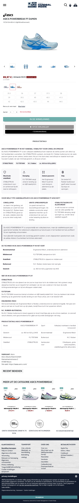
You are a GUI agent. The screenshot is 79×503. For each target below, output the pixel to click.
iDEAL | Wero (65, 451)
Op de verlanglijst (40, 127)
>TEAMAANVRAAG (39, 132)
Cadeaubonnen (46, 464)
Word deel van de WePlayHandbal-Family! (47, 452)
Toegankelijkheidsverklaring (11, 467)
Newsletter (45, 457)
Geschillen (44, 462)
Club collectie (26, 448)
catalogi (24, 457)
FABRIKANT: (6, 354)
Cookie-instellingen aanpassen (8, 470)
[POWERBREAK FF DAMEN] (30, 399)
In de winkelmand (39, 119)
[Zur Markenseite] (8, 15)
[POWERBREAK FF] (11, 399)
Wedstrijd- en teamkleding (26, 451)
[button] (5, 5)
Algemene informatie (9, 453)
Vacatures (44, 459)
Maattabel (21, 106)
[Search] (65, 5)
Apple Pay (64, 448)
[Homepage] (39, 5)
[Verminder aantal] (10, 112)
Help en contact (7, 451)
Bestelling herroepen (9, 448)
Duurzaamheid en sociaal (47, 467)
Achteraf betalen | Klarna (67, 456)
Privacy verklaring (8, 465)
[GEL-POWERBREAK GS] (67, 399)
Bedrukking (25, 455)
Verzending (5, 456)
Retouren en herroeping (10, 458)
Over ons (44, 448)
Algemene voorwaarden (6, 461)
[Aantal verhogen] (16, 112)
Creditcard (64, 453)
